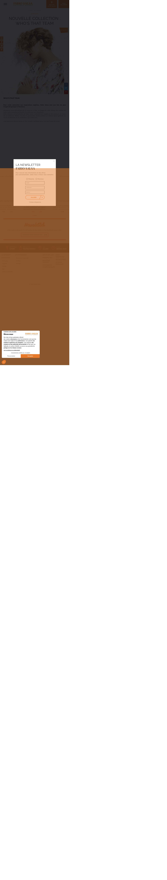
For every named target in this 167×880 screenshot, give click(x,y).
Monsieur (41, 179)
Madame (31, 179)
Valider (33, 197)
